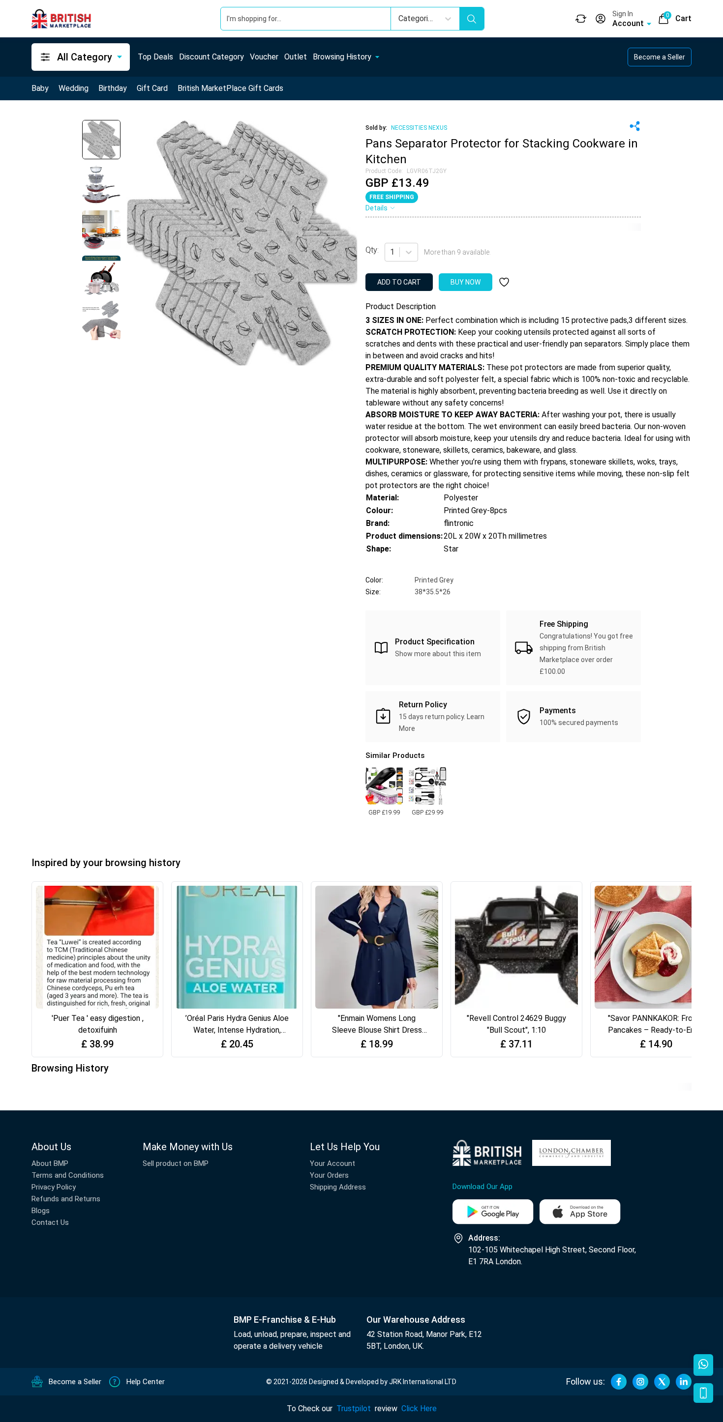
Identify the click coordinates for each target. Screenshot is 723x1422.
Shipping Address (338, 1187)
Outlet (295, 56)
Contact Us (50, 1222)
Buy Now (466, 282)
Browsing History (342, 56)
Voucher (264, 56)
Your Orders (329, 1175)
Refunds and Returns (65, 1198)
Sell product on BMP (176, 1163)
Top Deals (155, 56)
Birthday (112, 88)
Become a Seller (659, 57)
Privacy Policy (53, 1187)
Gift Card (152, 88)
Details (376, 208)
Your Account (332, 1163)
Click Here (419, 1408)
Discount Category (211, 56)
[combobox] (391, 252)
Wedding (74, 88)
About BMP (49, 1163)
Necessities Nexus (419, 127)
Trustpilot (353, 1408)
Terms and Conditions (67, 1175)
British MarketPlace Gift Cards (230, 88)
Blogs (40, 1210)
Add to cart (399, 282)
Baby (40, 88)
